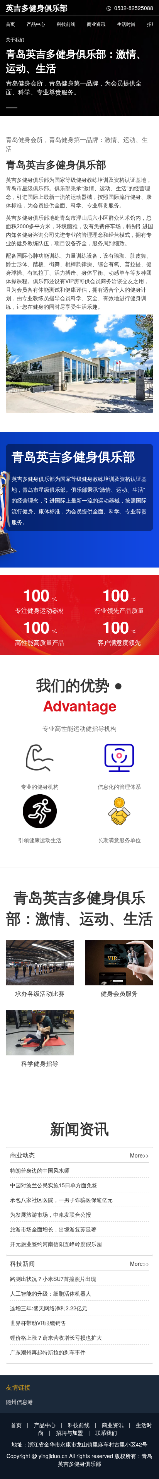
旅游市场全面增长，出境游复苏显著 (53, 1229)
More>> (139, 1155)
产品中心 (36, 24)
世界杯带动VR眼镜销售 (38, 1323)
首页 (10, 24)
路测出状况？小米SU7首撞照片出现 (53, 1278)
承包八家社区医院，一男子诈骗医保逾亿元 (61, 1200)
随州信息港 (19, 1401)
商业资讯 (96, 24)
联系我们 (106, 1432)
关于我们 (15, 39)
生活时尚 (126, 24)
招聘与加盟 (69, 1432)
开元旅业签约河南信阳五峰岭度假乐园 (56, 1244)
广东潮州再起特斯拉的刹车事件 (48, 1352)
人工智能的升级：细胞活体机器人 (50, 1293)
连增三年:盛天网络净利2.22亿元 (48, 1308)
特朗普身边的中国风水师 (39, 1170)
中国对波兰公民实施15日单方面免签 (53, 1185)
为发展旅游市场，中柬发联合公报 (50, 1214)
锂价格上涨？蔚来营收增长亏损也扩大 (56, 1337)
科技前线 (66, 24)
